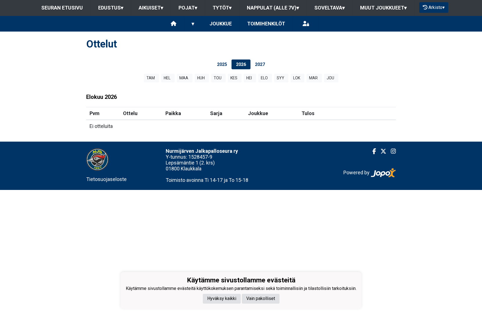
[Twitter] (381, 151)
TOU (217, 78)
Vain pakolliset (260, 298)
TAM (150, 78)
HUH (201, 78)
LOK (296, 78)
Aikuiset (151, 8)
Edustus (110, 8)
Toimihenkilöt (266, 24)
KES (233, 78)
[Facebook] (372, 151)
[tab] (222, 64)
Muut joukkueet (383, 8)
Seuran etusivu (62, 8)
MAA (183, 78)
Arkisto (436, 7)
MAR (313, 78)
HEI (249, 78)
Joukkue (220, 24)
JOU (330, 78)
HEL (167, 78)
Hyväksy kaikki (221, 298)
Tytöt (222, 8)
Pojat (188, 8)
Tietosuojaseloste (106, 179)
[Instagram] (391, 151)
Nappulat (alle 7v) (273, 8)
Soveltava (329, 8)
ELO (264, 78)
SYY (280, 78)
